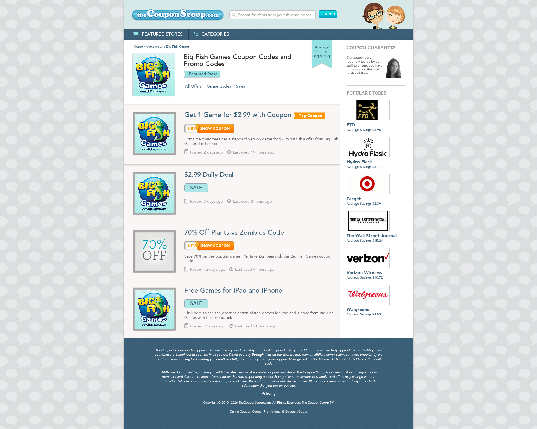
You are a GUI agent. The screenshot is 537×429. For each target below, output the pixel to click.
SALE (196, 188)
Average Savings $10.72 (365, 275)
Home (138, 46)
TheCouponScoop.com (255, 402)
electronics (154, 46)
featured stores (162, 34)
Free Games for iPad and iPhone (233, 290)
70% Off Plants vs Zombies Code (234, 233)
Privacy (269, 394)
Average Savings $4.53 (364, 312)
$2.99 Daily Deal (209, 175)
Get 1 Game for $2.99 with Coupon (237, 115)
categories (215, 34)
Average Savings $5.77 (364, 164)
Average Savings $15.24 (372, 238)
